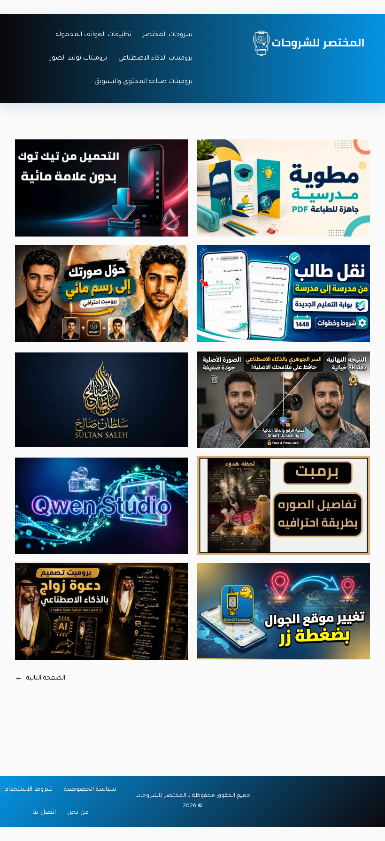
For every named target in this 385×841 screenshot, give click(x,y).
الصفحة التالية (40, 678)
